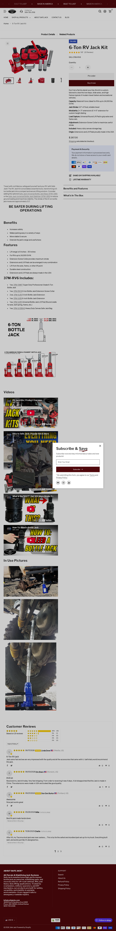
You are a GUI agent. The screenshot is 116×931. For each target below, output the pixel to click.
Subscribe (76, 469)
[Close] (100, 446)
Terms (92, 475)
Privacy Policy (61, 477)
